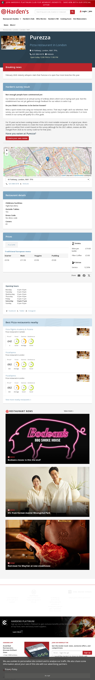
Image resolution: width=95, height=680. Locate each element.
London (15, 30)
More (12, 25)
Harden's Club (28, 19)
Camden (22, 30)
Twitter (21, 311)
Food (16, 336)
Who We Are (41, 19)
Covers (9, 221)
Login (84, 11)
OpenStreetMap (78, 175)
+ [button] (7, 150)
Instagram (32, 311)
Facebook (12, 311)
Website (26, 184)
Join (90, 11)
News (6, 25)
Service (23, 336)
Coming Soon (65, 19)
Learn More (17, 632)
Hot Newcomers (79, 19)
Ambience (31, 336)
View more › (68, 411)
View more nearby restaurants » (18, 399)
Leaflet (63, 175)
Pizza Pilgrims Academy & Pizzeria (19, 329)
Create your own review (17, 138)
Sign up (87, 652)
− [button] (7, 153)
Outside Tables (12, 209)
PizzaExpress (11, 352)
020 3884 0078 (14, 184)
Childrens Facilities (14, 203)
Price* (9, 336)
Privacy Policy (11, 669)
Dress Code (11, 215)
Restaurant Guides (11, 19)
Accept (47, 675)
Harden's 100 (53, 19)
